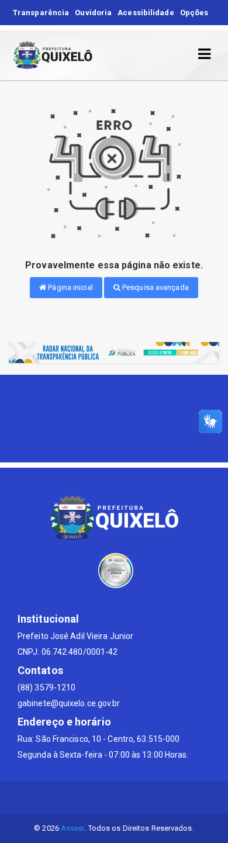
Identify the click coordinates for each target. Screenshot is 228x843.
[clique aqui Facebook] (114, 797)
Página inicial (69, 287)
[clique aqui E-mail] (86, 797)
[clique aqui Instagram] (142, 797)
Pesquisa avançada (154, 287)
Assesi (73, 828)
